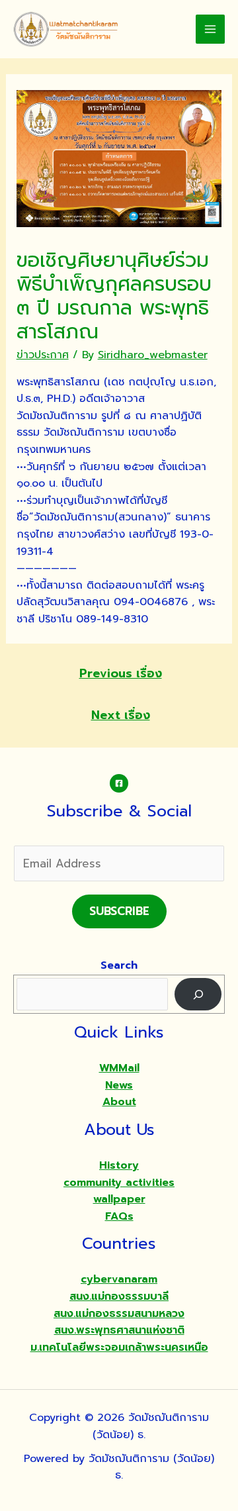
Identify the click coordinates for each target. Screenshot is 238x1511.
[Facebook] (119, 783)
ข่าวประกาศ (43, 355)
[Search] (198, 994)
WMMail (119, 1068)
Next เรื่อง (120, 715)
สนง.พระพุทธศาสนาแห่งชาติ (119, 1330)
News (119, 1085)
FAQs (119, 1216)
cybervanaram (119, 1279)
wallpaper (119, 1199)
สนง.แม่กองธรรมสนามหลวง (119, 1314)
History (119, 1165)
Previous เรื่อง (120, 673)
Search (119, 965)
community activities (119, 1183)
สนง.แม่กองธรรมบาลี (119, 1296)
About (119, 1102)
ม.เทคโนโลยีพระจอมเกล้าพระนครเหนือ (119, 1347)
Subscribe (119, 911)
